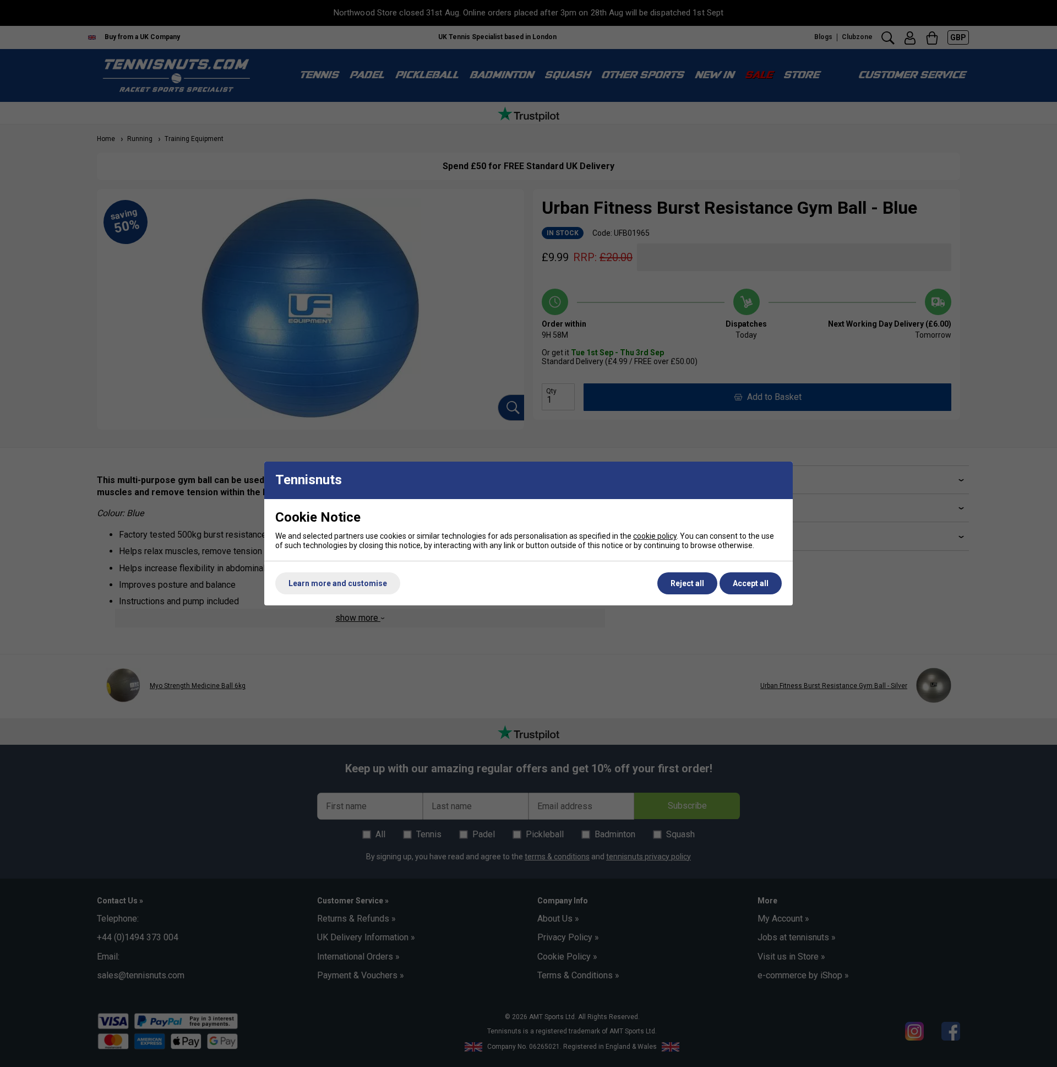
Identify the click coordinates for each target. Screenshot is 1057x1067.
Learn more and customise (337, 583)
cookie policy (655, 536)
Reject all (687, 583)
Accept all (751, 583)
